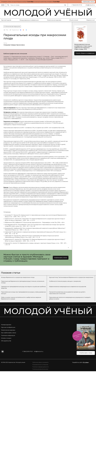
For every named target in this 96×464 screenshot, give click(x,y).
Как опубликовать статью (8, 332)
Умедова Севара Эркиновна (14, 45)
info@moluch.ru (90, 5)
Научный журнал (6, 20)
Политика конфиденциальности (40, 367)
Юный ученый (74, 20)
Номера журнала (6, 324)
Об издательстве (6, 340)
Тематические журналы (54, 20)
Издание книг (90, 20)
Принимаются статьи (77, 335)
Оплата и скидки (6, 338)
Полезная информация (8, 335)
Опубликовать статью (88, 1)
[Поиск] (65, 5)
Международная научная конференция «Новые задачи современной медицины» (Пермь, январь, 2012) (83, 47)
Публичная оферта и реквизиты (40, 362)
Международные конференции (29, 20)
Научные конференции (8, 327)
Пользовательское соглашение (40, 364)
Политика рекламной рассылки (40, 369)
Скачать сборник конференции (85, 53)
